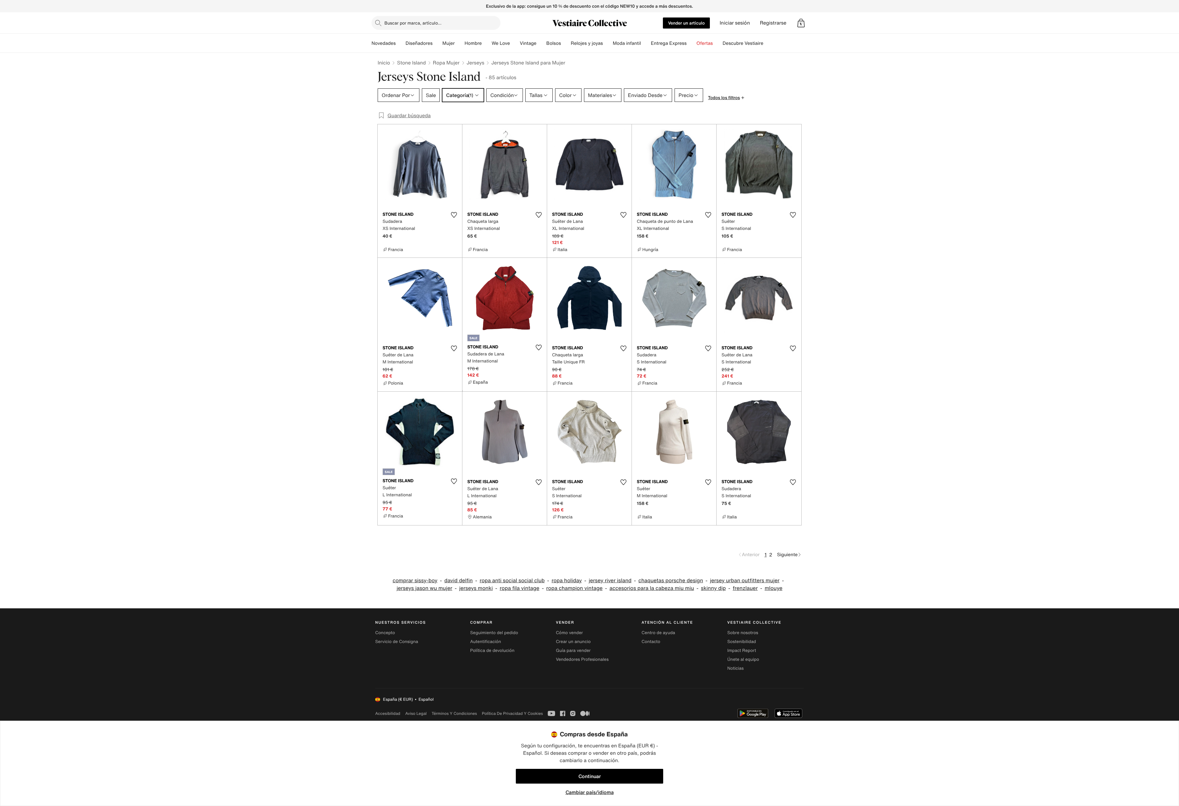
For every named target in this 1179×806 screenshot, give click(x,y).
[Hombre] (486, 43)
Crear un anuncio (573, 641)
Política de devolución (492, 650)
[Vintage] (541, 43)
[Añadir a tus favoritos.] (453, 215)
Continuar (589, 776)
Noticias (735, 668)
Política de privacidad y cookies (512, 713)
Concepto (385, 633)
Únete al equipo (743, 659)
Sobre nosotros (742, 633)
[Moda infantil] (646, 43)
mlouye (773, 588)
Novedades (384, 43)
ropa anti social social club (512, 580)
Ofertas (704, 43)
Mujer (448, 43)
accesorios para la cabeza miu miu (651, 588)
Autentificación (485, 641)
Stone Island (411, 62)
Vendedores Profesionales (582, 659)
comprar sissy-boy (415, 580)
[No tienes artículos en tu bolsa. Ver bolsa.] (801, 23)
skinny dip (713, 588)
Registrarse (773, 23)
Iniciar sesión (735, 23)
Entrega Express (669, 43)
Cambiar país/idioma (590, 792)
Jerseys (475, 62)
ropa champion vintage (574, 588)
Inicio (384, 62)
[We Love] (514, 43)
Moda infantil (627, 43)
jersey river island (610, 580)
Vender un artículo (686, 23)
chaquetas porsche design (670, 580)
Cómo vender (569, 633)
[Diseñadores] (437, 43)
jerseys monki (476, 588)
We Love (501, 43)
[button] (801, 23)
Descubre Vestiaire (743, 43)
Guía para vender (573, 650)
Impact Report (741, 650)
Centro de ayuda (658, 633)
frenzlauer (745, 588)
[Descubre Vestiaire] (768, 43)
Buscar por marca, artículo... (413, 23)
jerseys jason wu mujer (424, 588)
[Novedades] (400, 43)
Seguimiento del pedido (494, 633)
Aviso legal (416, 713)
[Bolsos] (565, 43)
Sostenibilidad (741, 641)
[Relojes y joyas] (607, 43)
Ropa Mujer (446, 62)
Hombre (473, 43)
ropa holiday (566, 580)
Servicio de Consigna (396, 641)
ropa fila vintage (519, 588)
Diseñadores (419, 43)
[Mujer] (459, 43)
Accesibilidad (387, 713)
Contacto (651, 641)
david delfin (458, 580)
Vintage (528, 43)
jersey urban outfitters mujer (745, 580)
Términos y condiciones (454, 713)
